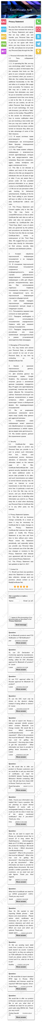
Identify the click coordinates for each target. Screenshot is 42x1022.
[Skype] (38, 36)
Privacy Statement (15, 621)
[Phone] (38, 21)
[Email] (38, 29)
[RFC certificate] (3, 36)
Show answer (21, 643)
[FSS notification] (3, 44)
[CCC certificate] (3, 29)
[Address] (38, 51)
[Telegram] (38, 44)
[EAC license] (3, 51)
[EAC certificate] (3, 21)
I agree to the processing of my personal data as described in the (20, 619)
